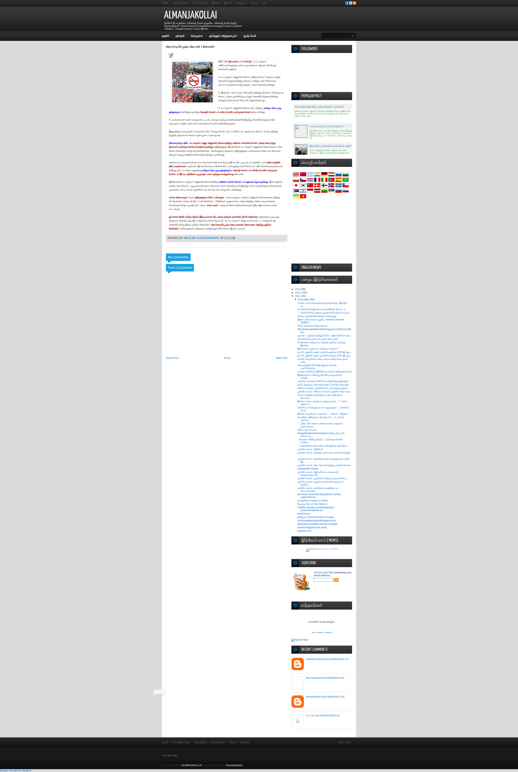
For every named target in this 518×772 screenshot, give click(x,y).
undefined (328, 632)
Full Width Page (181, 742)
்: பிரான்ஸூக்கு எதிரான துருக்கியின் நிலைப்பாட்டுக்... (324, 312)
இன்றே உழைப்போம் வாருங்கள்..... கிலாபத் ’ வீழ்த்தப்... (323, 413)
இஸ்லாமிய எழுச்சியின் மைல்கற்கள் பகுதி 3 (331, 146)
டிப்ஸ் (264, 3)
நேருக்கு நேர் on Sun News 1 (312, 504)
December (304, 299)
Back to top (345, 742)
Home (165, 3)
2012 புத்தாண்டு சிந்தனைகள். (312, 325)
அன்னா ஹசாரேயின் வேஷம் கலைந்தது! (316, 316)
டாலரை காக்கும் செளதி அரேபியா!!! (327, 126)
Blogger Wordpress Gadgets (15, 770)
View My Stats (169, 755)
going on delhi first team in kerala (315, 517)
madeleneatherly (315, 659)
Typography (200, 742)
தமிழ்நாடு (241, 3)
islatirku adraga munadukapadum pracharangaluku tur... (315, 509)
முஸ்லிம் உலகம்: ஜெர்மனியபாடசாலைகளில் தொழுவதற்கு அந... (318, 473)
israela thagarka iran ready (312, 527)
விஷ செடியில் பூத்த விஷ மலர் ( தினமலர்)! (317, 339)
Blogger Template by (223, 765)
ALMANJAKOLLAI (190, 15)
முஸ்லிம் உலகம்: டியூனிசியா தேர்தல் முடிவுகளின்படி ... (323, 478)
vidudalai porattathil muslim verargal (317, 524)
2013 (298, 289)
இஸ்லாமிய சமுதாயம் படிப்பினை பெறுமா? (317, 348)
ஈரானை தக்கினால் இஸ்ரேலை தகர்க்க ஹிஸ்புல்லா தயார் (324, 371)
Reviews (245, 742)
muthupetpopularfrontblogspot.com (316, 520)
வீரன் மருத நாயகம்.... (308, 429)
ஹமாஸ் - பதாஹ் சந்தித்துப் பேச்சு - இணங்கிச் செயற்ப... (324, 335)
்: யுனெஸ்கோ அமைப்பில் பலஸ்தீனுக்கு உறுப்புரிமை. (322, 445)
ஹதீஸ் (165, 35)
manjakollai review (307, 468)
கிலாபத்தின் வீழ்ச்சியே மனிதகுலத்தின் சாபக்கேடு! (319, 106)
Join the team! (322, 572)
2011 (298, 296)
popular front (304, 530)
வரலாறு (254, 3)
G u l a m (311, 715)
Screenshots (218, 742)
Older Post (281, 358)
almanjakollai (313, 696)
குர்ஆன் (180, 35)
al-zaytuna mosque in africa (312, 500)
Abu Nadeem (313, 678)
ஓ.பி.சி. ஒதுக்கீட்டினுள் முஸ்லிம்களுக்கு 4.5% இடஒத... (324, 352)
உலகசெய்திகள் (200, 3)
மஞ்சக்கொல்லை (181, 3)
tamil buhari (303, 513)
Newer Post (172, 358)
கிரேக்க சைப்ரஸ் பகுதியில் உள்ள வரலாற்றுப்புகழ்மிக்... (323, 388)
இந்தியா (216, 3)
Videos (233, 742)
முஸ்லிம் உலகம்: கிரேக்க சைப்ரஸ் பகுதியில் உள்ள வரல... (324, 391)
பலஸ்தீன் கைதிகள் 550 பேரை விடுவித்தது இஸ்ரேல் (322, 381)
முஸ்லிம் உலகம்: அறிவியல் (310, 449)
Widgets (160, 694)
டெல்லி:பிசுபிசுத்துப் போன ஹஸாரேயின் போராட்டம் (321, 309)
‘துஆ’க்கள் (249, 35)
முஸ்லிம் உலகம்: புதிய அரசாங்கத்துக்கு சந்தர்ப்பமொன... (324, 465)
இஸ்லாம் (228, 3)
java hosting (317, 632)
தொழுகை (197, 35)
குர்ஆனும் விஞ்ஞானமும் (223, 35)
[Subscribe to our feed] (354, 3)
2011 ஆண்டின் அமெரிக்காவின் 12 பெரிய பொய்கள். (323, 384)
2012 (298, 292)
